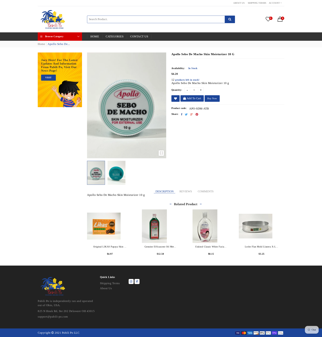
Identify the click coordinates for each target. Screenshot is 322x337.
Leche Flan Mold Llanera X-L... (261, 246)
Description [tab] (164, 191)
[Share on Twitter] (186, 114)
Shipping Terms (257, 3)
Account (274, 3)
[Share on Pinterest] (197, 114)
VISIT (48, 77)
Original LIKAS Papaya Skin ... (109, 246)
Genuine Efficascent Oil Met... (160, 246)
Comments (205, 191)
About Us (106, 288)
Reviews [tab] (185, 191)
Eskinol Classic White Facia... (210, 246)
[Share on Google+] (191, 114)
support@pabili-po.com (53, 316)
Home (41, 44)
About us (239, 3)
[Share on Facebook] (181, 114)
